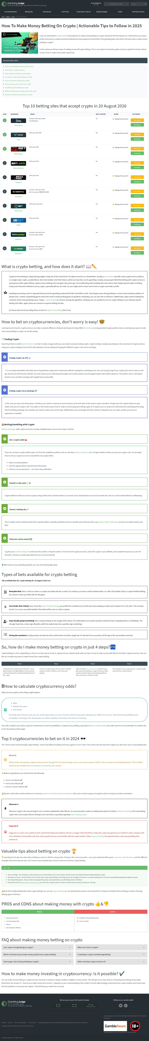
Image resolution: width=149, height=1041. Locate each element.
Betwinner (18, 253)
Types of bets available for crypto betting (17, 73)
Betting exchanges (9, 429)
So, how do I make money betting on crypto (17, 77)
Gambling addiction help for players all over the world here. (18, 1026)
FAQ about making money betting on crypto (17, 95)
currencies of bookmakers (124, 857)
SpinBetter (18, 239)
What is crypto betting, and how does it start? (18, 66)
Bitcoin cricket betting (98, 725)
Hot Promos (65, 12)
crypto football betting (50, 606)
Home (3, 17)
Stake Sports (18, 125)
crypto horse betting (54, 310)
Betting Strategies (101, 12)
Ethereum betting (124, 811)
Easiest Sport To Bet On (84, 12)
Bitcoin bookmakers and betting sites (41, 765)
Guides (120, 12)
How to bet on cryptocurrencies (14, 70)
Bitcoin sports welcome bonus (29, 882)
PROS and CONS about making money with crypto (19, 91)
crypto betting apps (60, 891)
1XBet (18, 225)
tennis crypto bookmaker (108, 522)
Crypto (13, 17)
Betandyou (18, 196)
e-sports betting (50, 300)
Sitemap (4, 1022)
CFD (6, 370)
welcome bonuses (91, 669)
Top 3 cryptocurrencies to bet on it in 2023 (17, 84)
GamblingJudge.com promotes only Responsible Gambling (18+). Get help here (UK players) (63, 1022)
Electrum (78, 452)
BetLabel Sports (18, 168)
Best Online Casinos (138, 12)
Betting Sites (29, 12)
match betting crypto (78, 814)
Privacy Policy (32, 1022)
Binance (86, 452)
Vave (18, 140)
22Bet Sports (18, 211)
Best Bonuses (47, 12)
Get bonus (137, 125)
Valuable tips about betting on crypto (15, 88)
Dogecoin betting (97, 836)
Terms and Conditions (20, 1022)
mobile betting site (22, 551)
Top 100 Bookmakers (10, 12)
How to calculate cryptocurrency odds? (16, 81)
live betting (88, 328)
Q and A (10, 1022)
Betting (8, 17)
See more (137, 120)
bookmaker (108, 276)
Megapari (18, 182)
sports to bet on (28, 344)
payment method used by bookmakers (57, 793)
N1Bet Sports (18, 154)
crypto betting (62, 36)
